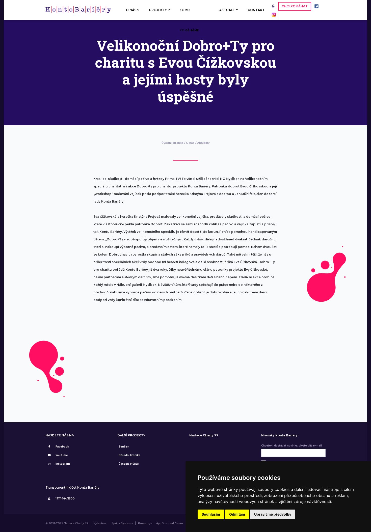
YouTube (62, 455)
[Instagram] (272, 14)
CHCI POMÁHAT (295, 6)
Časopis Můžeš (129, 463)
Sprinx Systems (122, 523)
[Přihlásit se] (273, 6)
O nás (190, 143)
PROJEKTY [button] (158, 10)
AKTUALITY (228, 10)
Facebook (62, 446)
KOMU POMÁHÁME (189, 14)
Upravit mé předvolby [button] (272, 514)
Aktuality (203, 143)
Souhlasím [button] (211, 514)
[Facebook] (315, 6)
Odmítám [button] (237, 514)
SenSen (124, 446)
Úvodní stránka (172, 143)
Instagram (63, 463)
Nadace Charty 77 (203, 435)
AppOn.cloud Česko (169, 523)
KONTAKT (256, 10)
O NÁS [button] (131, 10)
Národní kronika (129, 455)
